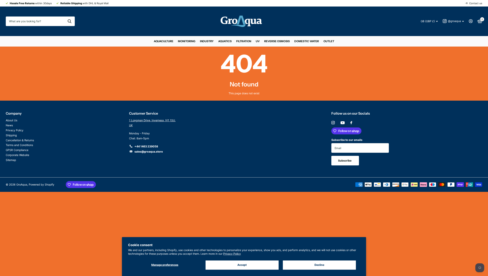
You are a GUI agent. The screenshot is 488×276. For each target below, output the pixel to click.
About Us (11, 120)
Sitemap (11, 160)
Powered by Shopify (41, 184)
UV (258, 41)
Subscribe (345, 160)
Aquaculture (163, 41)
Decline (319, 264)
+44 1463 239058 (146, 146)
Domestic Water (306, 41)
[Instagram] (333, 122)
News (9, 125)
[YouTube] (343, 122)
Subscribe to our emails (346, 139)
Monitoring (186, 41)
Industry (207, 41)
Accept (242, 264)
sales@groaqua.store (148, 151)
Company (14, 113)
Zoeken (69, 21)
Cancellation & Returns (20, 140)
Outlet (328, 41)
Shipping (11, 135)
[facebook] (351, 122)
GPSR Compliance (17, 150)
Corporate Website (17, 155)
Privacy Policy (232, 253)
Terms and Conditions (19, 145)
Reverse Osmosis (277, 41)
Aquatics (225, 41)
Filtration (243, 41)
